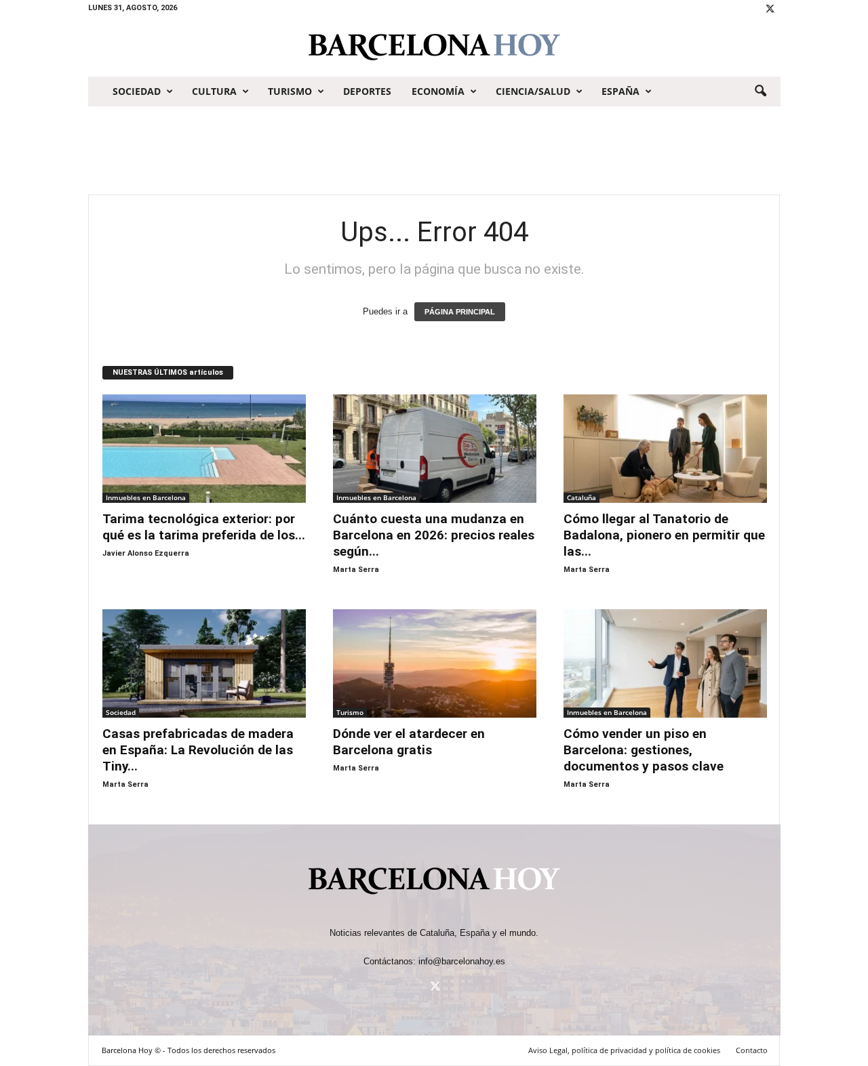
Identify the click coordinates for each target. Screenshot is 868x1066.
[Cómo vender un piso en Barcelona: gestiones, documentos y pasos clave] (665, 663)
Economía (438, 91)
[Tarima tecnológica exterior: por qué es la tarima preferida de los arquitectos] (204, 448)
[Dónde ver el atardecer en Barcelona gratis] (434, 663)
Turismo (290, 91)
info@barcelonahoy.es (461, 961)
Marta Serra (356, 569)
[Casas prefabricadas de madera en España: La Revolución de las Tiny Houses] (204, 663)
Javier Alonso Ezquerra (145, 553)
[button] (760, 91)
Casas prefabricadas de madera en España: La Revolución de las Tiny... (198, 750)
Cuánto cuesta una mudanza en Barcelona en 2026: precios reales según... (433, 535)
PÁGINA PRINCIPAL (460, 312)
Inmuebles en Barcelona (146, 497)
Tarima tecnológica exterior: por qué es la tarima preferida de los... (203, 527)
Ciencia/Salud (533, 91)
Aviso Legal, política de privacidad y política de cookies (624, 1050)
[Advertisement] (434, 150)
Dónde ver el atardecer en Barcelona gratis (409, 742)
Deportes (367, 91)
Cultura (214, 91)
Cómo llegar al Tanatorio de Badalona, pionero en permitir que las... (664, 535)
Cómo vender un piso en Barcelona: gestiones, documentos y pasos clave (645, 750)
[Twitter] (770, 10)
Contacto (752, 1050)
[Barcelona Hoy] (434, 47)
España (620, 91)
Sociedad (137, 91)
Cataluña (581, 497)
